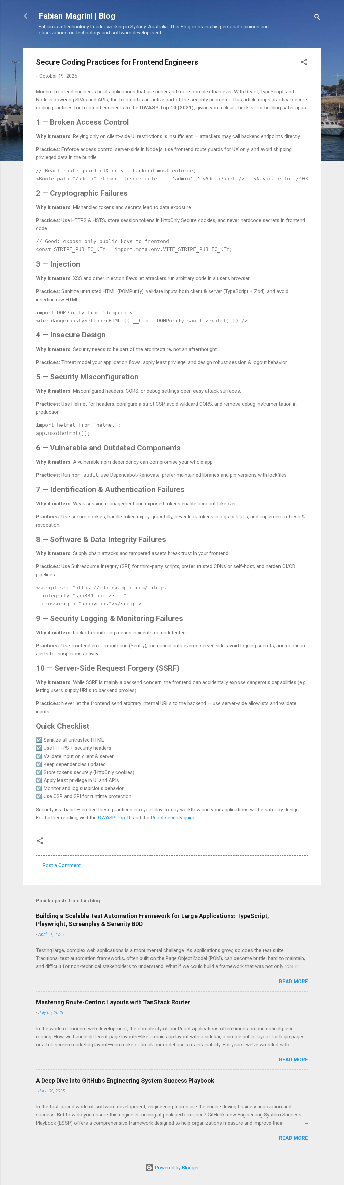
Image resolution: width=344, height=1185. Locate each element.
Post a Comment (62, 865)
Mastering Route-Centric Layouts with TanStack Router (113, 1002)
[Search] (317, 18)
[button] (304, 63)
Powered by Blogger (176, 1168)
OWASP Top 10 (115, 818)
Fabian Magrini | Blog (77, 16)
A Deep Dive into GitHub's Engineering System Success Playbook (125, 1080)
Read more (293, 981)
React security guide (173, 818)
